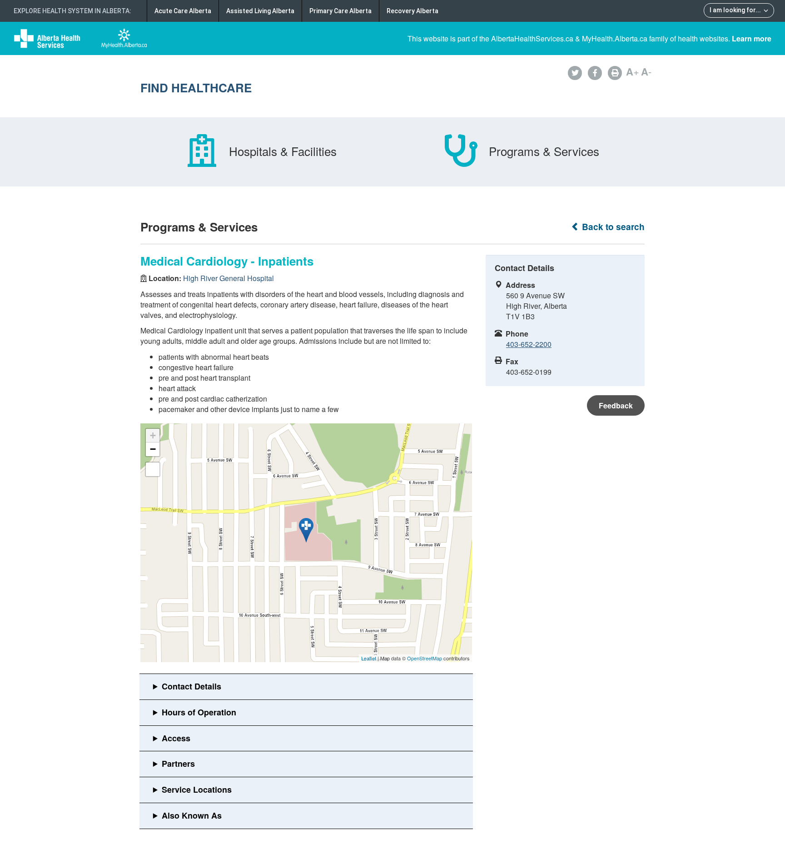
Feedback (616, 405)
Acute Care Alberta (182, 11)
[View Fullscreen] (152, 469)
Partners (178, 764)
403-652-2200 (528, 344)
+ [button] (153, 435)
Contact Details (191, 686)
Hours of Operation (199, 712)
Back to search (612, 227)
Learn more (751, 38)
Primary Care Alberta (340, 11)
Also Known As (192, 815)
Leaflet (368, 658)
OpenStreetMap (424, 658)
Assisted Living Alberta (260, 11)
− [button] (153, 449)
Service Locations (197, 789)
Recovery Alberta (412, 11)
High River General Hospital (228, 278)
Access (176, 738)
